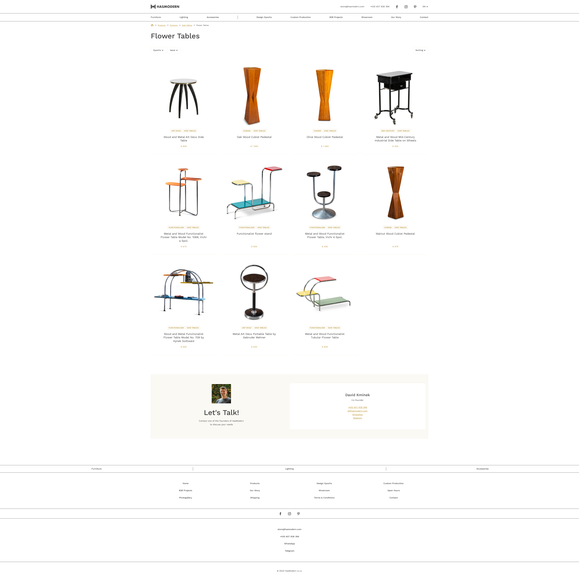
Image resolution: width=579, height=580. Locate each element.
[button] (425, 6)
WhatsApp (357, 414)
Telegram (357, 418)
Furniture (174, 25)
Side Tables (187, 25)
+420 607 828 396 (357, 407)
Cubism (246, 131)
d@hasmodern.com (357, 411)
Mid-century (387, 131)
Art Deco (176, 131)
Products (162, 25)
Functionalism (176, 227)
